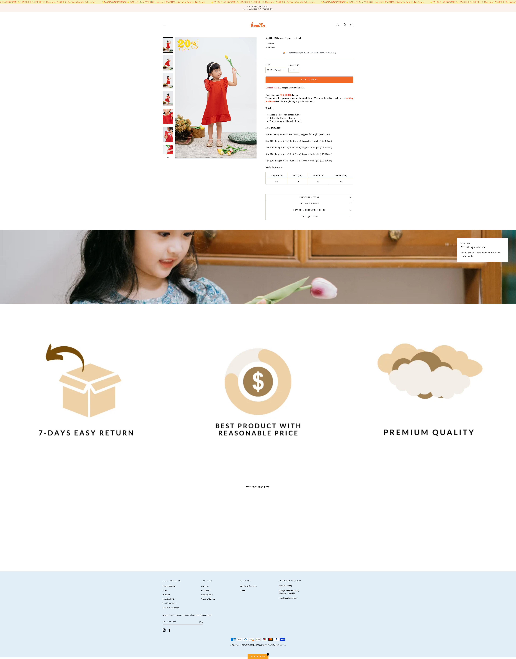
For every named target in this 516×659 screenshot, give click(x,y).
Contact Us (205, 590)
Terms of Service (208, 599)
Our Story (205, 586)
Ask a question (309, 216)
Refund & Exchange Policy (309, 210)
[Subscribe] (201, 621)
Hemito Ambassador (248, 586)
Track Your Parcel (170, 603)
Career (243, 590)
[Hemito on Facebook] (169, 630)
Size (268, 65)
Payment (166, 595)
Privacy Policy (207, 595)
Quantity (294, 65)
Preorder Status (310, 197)
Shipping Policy (309, 203)
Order (165, 590)
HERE (278, 101)
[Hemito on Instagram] (164, 630)
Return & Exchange (171, 607)
